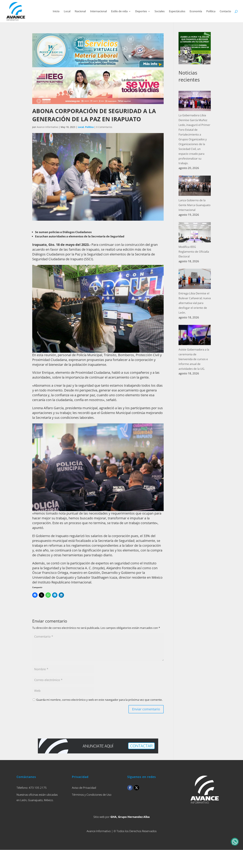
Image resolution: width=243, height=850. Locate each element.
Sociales (160, 11)
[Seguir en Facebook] (130, 787)
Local (67, 11)
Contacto (225, 11)
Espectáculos (177, 11)
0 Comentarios (104, 127)
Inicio (56, 11)
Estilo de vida (119, 11)
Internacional (98, 11)
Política (210, 11)
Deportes (141, 11)
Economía (196, 11)
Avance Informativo (47, 127)
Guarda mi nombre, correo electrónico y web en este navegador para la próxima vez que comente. (99, 700)
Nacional (80, 11)
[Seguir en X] (136, 787)
